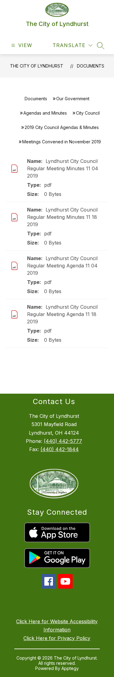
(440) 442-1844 (59, 449)
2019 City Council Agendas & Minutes (62, 127)
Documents (90, 65)
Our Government (72, 98)
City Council (88, 113)
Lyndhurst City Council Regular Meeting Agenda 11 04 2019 (62, 265)
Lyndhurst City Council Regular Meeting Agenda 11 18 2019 (62, 314)
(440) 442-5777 (63, 441)
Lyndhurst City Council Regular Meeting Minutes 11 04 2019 (62, 168)
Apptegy (70, 668)
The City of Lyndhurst (36, 65)
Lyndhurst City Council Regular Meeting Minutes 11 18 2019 (62, 217)
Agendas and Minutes (45, 113)
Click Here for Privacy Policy (56, 638)
